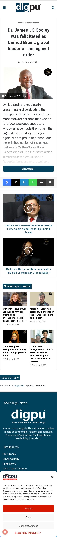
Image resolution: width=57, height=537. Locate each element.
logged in (19, 385)
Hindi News (9, 463)
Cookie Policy (21, 533)
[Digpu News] (28, 7)
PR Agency (9, 453)
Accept (28, 508)
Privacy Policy (34, 533)
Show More (28, 169)
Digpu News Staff (27, 62)
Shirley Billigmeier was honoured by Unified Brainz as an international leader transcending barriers (14, 315)
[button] (52, 477)
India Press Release (14, 468)
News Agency (10, 458)
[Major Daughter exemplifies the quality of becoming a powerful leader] (15, 336)
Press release (33, 22)
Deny (29, 517)
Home (23, 22)
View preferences (28, 526)
